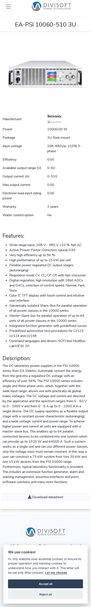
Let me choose (56, 572)
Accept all (45, 584)
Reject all (45, 594)
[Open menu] (8, 6)
